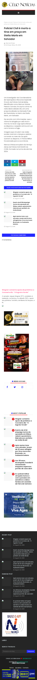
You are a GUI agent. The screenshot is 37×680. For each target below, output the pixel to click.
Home (11, 668)
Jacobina (18, 668)
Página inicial (8, 22)
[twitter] (14, 387)
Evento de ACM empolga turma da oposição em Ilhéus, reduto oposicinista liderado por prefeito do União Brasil (22, 206)
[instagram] (22, 387)
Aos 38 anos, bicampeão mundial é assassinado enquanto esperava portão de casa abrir (24, 465)
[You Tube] (30, 387)
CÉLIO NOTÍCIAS (10, 43)
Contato (26, 668)
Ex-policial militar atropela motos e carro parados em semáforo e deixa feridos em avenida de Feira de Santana (23, 479)
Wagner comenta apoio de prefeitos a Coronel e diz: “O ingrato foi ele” (22, 194)
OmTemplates (27, 658)
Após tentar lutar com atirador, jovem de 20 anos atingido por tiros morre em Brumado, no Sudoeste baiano (22, 220)
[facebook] (7, 387)
